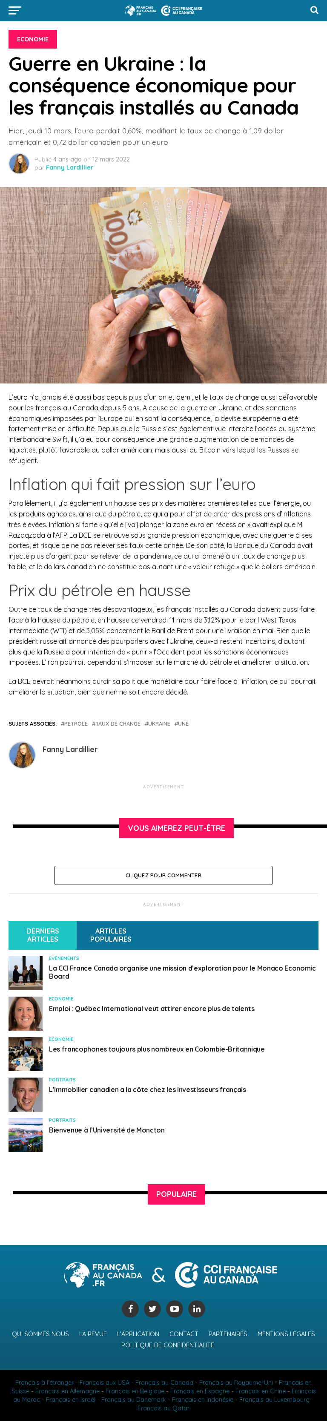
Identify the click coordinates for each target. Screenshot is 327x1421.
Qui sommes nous (40, 1334)
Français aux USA (104, 1382)
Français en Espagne (199, 1391)
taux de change (118, 723)
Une (183, 723)
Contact (183, 1334)
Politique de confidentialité (167, 1345)
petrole (76, 723)
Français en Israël (70, 1400)
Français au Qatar (163, 1408)
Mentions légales (286, 1334)
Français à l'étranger (44, 1382)
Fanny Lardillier (69, 167)
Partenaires (228, 1334)
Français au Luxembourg (274, 1400)
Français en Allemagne (67, 1391)
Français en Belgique (135, 1391)
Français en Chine (260, 1391)
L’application (138, 1334)
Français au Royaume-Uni (236, 1382)
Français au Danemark (133, 1400)
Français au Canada (164, 1382)
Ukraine (159, 723)
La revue (93, 1334)
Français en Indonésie (202, 1400)
